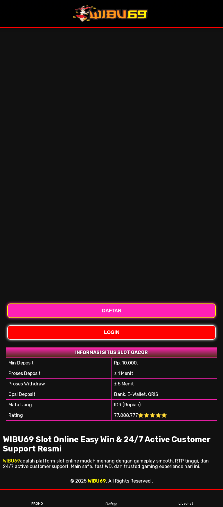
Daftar (111, 503)
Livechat (186, 503)
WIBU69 (11, 461)
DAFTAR (111, 312)
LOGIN (111, 332)
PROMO (37, 503)
